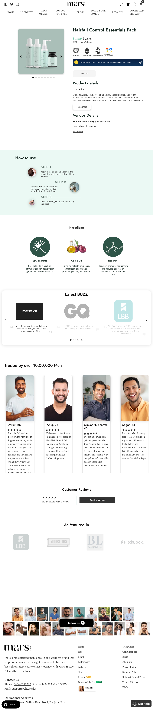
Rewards (82, 677)
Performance (84, 662)
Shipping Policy (129, 672)
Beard (81, 657)
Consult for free (129, 652)
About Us (127, 662)
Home (81, 646)
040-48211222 (22, 684)
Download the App (87, 682)
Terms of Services (130, 682)
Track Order (128, 646)
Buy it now (110, 73)
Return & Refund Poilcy (133, 677)
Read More (78, 131)
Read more (82, 107)
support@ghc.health (24, 688)
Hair (80, 652)
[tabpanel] (41, 51)
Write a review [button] (97, 500)
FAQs (125, 687)
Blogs (125, 657)
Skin (80, 672)
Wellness (82, 667)
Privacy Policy (129, 667)
